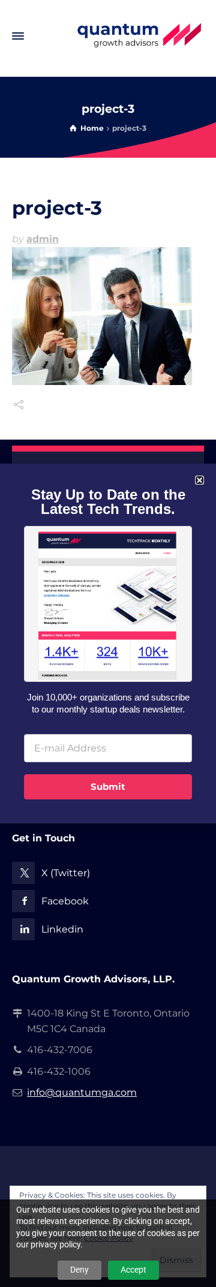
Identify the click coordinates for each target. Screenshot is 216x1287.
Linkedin (62, 929)
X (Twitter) (65, 873)
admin (42, 239)
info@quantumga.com (82, 1092)
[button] (199, 480)
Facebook (65, 901)
